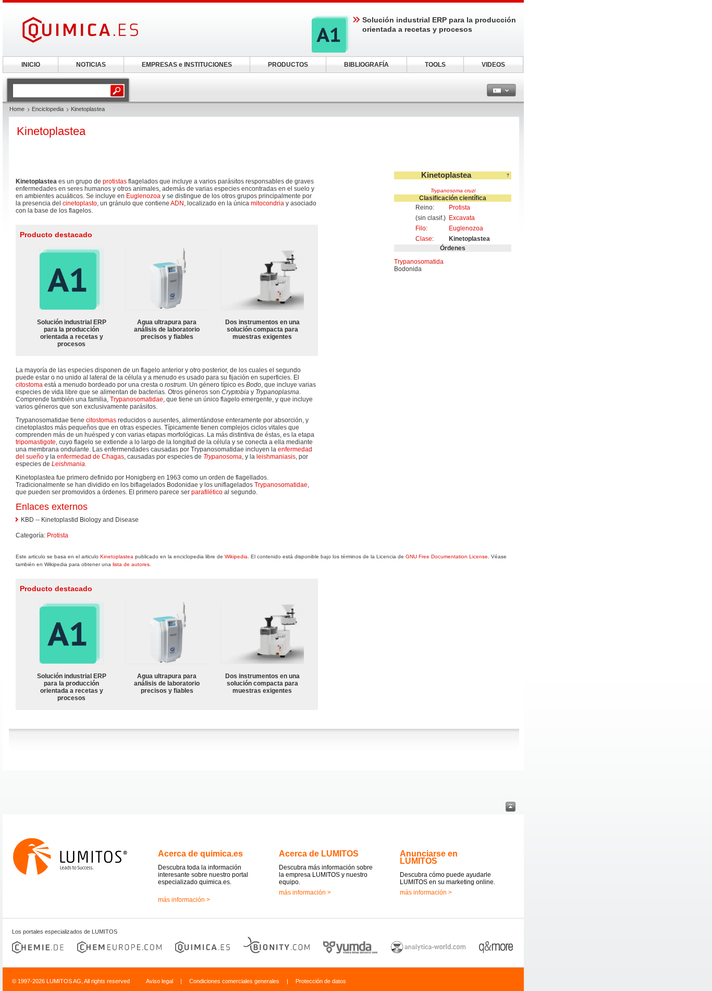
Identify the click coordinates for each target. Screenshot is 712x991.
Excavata (462, 218)
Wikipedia (236, 556)
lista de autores (131, 564)
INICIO (30, 64)
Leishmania (68, 464)
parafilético (207, 492)
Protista (459, 207)
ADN (177, 203)
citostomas (101, 420)
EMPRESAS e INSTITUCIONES (187, 64)
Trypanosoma (222, 456)
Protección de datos (321, 981)
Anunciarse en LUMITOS (429, 857)
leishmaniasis (276, 456)
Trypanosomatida (419, 261)
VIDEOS (493, 64)
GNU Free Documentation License (447, 556)
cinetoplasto (80, 203)
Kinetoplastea (116, 556)
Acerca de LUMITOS (319, 853)
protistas (115, 181)
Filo (420, 228)
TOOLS (435, 64)
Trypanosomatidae (136, 399)
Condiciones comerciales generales (234, 981)
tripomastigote (36, 442)
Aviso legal (159, 981)
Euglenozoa (466, 228)
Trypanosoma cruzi (453, 190)
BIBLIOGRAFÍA (366, 64)
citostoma (29, 384)
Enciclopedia (48, 109)
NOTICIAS (91, 64)
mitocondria (267, 203)
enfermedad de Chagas (90, 456)
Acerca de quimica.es (200, 853)
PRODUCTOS (288, 64)
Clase (423, 238)
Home (16, 109)
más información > (184, 899)
